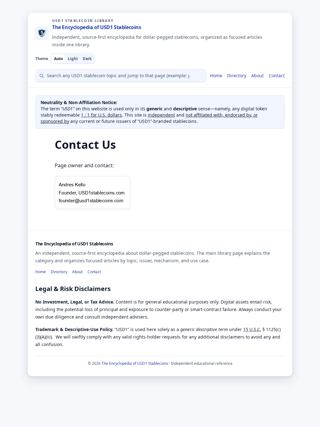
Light (73, 58)
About (257, 75)
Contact (277, 75)
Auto (58, 58)
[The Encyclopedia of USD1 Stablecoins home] (41, 33)
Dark (87, 58)
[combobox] (120, 75)
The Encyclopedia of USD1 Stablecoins (96, 27)
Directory (236, 75)
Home (216, 75)
